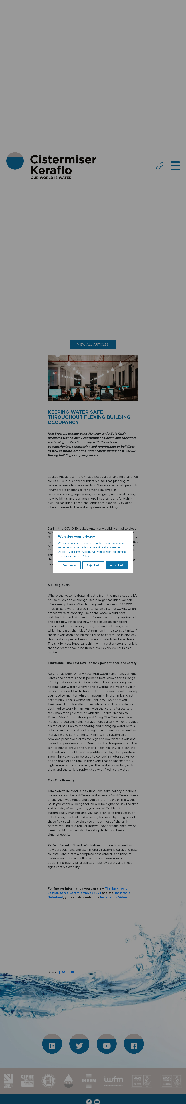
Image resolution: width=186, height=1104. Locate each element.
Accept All (117, 565)
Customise (69, 565)
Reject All (93, 565)
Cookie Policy (80, 556)
